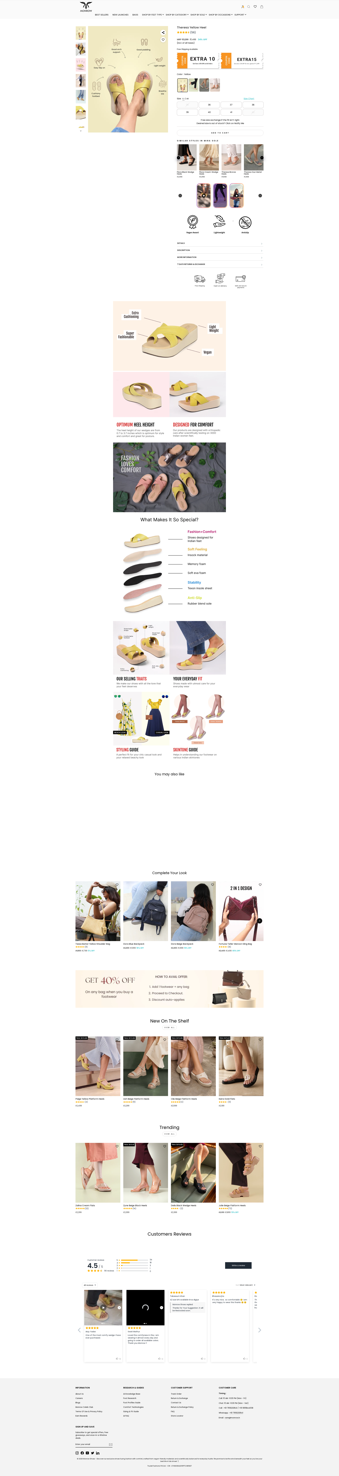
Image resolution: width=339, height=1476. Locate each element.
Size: (215, 98)
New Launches (120, 14)
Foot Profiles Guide (131, 1402)
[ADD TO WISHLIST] (163, 39)
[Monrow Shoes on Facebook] (82, 1453)
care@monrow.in (232, 1417)
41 (231, 112)
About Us (79, 1394)
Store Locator (177, 1416)
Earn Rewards (81, 1416)
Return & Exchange (179, 1398)
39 (187, 112)
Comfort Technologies (133, 1407)
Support (239, 14)
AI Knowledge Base (131, 1394)
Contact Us (176, 1402)
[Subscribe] (110, 1444)
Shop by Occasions (220, 14)
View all (169, 1027)
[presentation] (178, 157)
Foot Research (129, 1398)
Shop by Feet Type (152, 14)
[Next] (259, 920)
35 (187, 104)
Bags (135, 14)
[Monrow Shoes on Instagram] (77, 1453)
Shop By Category (176, 14)
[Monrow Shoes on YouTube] (87, 1453)
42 (253, 112)
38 (253, 104)
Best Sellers (101, 14)
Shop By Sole (198, 14)
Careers (79, 1398)
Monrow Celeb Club (84, 1407)
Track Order (176, 1394)
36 (209, 104)
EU (183, 98)
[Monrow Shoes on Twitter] (92, 1453)
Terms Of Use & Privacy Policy (88, 1411)
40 (209, 112)
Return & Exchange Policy (182, 1407)
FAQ (173, 1411)
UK (187, 98)
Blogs (77, 1402)
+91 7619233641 (236, 1413)
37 (231, 104)
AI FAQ (126, 1416)
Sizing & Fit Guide (131, 1411)
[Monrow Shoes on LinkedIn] (97, 1453)
